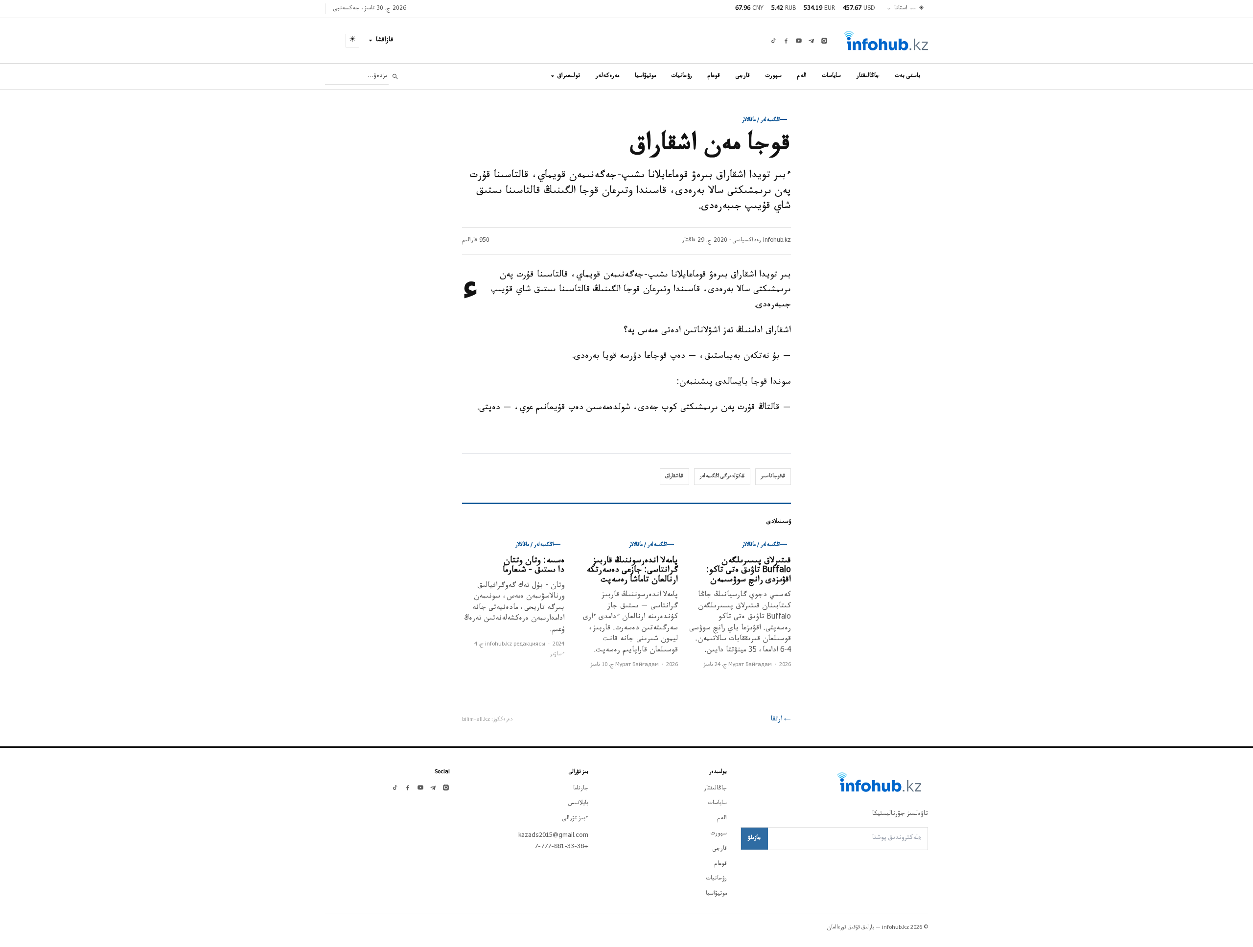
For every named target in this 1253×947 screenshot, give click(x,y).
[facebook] (786, 41)
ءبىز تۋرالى (575, 818)
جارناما (580, 789)
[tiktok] (773, 41)
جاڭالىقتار (868, 76)
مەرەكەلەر (607, 76)
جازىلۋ (754, 838)
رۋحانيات (682, 76)
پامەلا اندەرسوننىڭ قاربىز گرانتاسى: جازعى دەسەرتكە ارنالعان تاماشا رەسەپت (632, 571)
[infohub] (886, 40)
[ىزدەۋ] (395, 76)
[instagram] (824, 41)
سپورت (774, 76)
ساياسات (831, 76)
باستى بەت (907, 76)
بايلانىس (578, 803)
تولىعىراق (568, 76)
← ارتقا (781, 720)
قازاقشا (385, 41)
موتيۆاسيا (645, 76)
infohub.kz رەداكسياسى (762, 240)
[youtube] (799, 41)
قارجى (743, 76)
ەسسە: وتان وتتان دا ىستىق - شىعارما (533, 566)
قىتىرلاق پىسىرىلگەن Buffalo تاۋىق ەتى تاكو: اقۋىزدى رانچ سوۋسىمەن (748, 571)
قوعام (714, 76)
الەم (802, 76)
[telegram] (811, 41)
